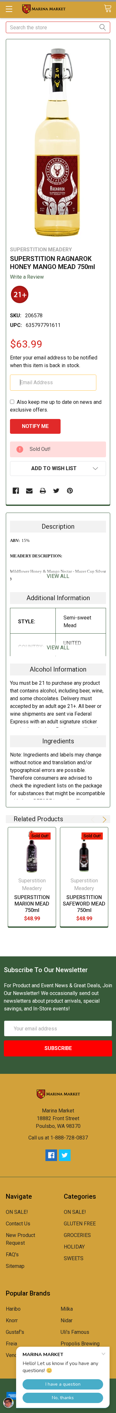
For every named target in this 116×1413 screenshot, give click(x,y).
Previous (94, 819)
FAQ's (12, 1254)
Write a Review (27, 277)
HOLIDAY (74, 1247)
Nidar (66, 1320)
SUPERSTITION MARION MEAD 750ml (32, 903)
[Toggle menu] (9, 9)
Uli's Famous (75, 1332)
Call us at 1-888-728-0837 (58, 1138)
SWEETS (73, 1258)
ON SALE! (17, 1212)
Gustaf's (15, 1332)
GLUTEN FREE (80, 1224)
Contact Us (18, 1224)
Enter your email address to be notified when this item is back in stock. (53, 361)
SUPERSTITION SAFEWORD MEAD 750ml (84, 903)
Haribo (13, 1309)
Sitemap (15, 1266)
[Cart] (110, 9)
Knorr (12, 1320)
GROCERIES (77, 1235)
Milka (67, 1309)
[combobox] (58, 27)
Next (103, 819)
